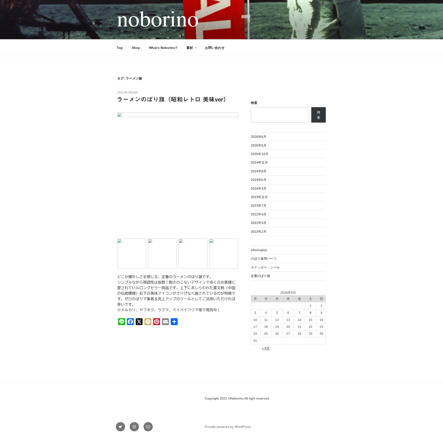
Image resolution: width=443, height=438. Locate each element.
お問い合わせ (214, 48)
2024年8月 (258, 171)
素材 (189, 48)
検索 (254, 103)
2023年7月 (258, 205)
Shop (136, 48)
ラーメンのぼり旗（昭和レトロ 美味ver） (173, 99)
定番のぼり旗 (260, 276)
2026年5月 (258, 145)
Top (120, 48)
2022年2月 (258, 231)
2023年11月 (259, 197)
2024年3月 (258, 188)
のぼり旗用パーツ (264, 258)
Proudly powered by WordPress (228, 427)
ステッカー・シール (265, 267)
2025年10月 (259, 154)
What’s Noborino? (163, 48)
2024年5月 (258, 180)
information (259, 250)
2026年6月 (258, 136)
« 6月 (266, 348)
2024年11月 (259, 162)
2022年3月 (258, 223)
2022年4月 (258, 214)
